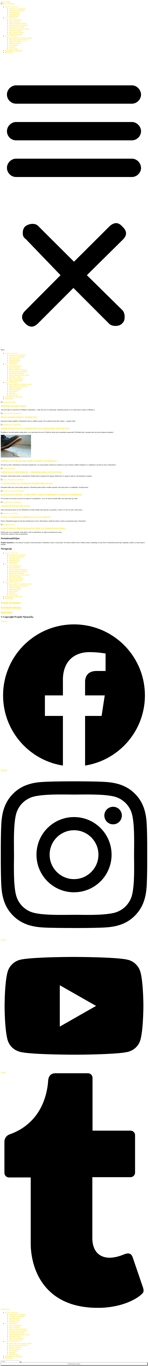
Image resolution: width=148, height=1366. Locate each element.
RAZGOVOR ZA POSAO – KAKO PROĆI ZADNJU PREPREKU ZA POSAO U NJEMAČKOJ (41, 495)
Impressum (6, 612)
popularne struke (14, 12)
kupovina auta (13, 49)
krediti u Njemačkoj (15, 41)
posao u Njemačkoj (15, 19)
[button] (74, 203)
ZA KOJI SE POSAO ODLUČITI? (15, 506)
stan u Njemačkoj (14, 21)
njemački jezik (13, 16)
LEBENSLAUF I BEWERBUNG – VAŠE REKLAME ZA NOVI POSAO (31, 472)
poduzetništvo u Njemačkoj (13, 50)
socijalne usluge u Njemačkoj (18, 25)
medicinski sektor (14, 14)
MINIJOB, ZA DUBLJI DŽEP (13, 406)
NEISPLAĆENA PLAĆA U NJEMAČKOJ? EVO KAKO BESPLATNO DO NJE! (35, 428)
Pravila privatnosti (10, 602)
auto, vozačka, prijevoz (16, 32)
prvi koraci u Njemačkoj (16, 10)
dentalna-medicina (14, 43)
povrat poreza (13, 45)
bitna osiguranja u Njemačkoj (18, 39)
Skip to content (5, 2)
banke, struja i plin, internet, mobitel (20, 38)
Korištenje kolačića (11, 607)
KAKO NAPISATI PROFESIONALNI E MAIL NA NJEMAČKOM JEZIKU (33, 528)
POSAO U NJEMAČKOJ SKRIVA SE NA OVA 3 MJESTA (26, 517)
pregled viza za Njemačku (17, 9)
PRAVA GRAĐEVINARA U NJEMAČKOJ (19, 417)
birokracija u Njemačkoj (16, 27)
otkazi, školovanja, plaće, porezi (19, 29)
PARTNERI (9, 52)
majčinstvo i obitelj (15, 30)
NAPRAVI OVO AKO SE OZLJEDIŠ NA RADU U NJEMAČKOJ (29, 461)
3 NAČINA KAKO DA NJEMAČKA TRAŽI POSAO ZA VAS (27, 483)
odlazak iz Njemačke (15, 34)
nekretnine (12, 47)
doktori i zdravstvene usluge (18, 23)
